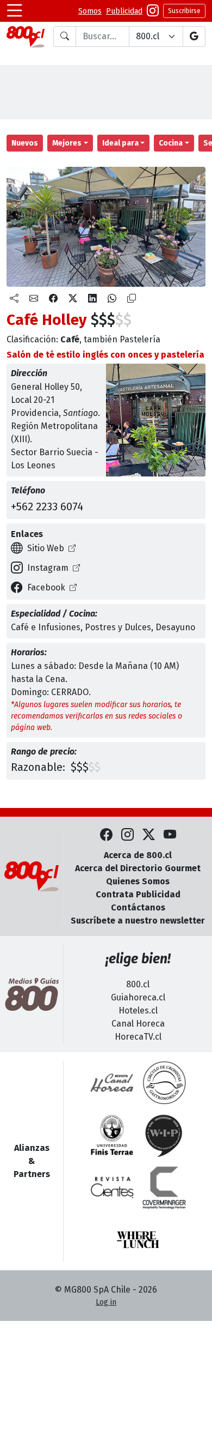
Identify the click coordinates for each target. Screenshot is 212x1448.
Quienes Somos (138, 881)
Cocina (171, 143)
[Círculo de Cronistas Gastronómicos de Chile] (164, 1083)
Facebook (46, 587)
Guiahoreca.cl (138, 997)
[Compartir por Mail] (33, 298)
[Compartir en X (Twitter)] (72, 298)
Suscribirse (184, 11)
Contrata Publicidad (138, 894)
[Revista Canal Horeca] (112, 1083)
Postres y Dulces (118, 627)
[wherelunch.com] (138, 1240)
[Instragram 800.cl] (153, 11)
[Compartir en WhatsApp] (112, 298)
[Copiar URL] (131, 298)
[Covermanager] (164, 1187)
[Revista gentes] (112, 1187)
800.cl (137, 984)
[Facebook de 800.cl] (106, 834)
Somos (90, 11)
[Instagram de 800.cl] (127, 834)
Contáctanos (138, 907)
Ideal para (120, 143)
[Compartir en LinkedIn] (92, 298)
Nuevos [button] (24, 143)
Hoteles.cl (138, 1010)
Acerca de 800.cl (138, 855)
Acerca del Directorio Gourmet (138, 868)
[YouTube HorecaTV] (170, 834)
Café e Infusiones (45, 627)
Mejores (67, 143)
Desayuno (175, 627)
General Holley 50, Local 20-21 (46, 393)
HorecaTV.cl (138, 1036)
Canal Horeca (138, 1023)
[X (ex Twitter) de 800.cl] (148, 834)
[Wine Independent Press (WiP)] (164, 1135)
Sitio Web (45, 548)
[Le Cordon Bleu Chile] (112, 1135)
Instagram (47, 568)
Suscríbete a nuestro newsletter (138, 920)
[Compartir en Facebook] (53, 298)
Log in (106, 1302)
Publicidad (124, 11)
